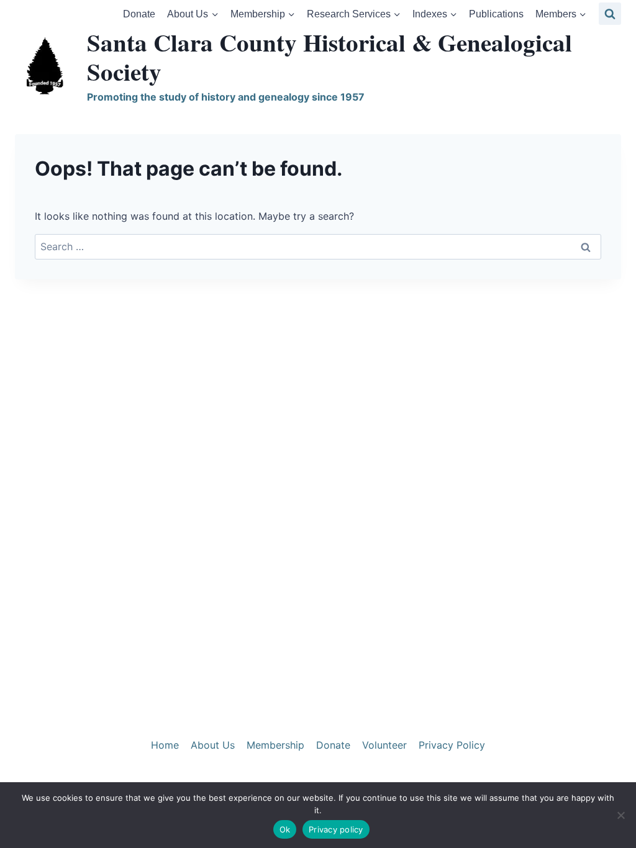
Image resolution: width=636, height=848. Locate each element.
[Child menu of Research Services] (353, 14)
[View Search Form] (610, 13)
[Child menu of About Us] (192, 14)
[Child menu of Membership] (262, 14)
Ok (285, 829)
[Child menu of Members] (561, 14)
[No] (620, 815)
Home (165, 745)
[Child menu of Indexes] (434, 14)
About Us (213, 745)
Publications (496, 14)
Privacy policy (336, 829)
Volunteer (384, 745)
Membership (275, 745)
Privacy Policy (452, 745)
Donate (139, 14)
